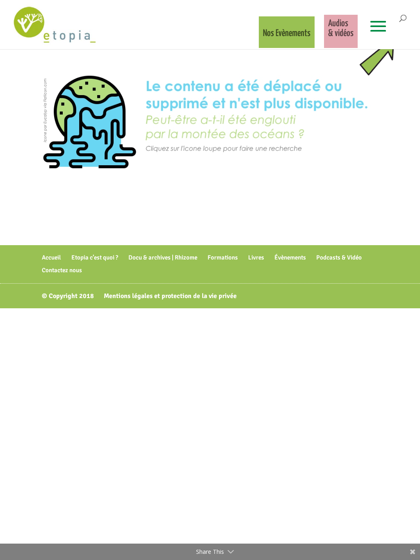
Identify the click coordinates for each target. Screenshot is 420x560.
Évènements (290, 257)
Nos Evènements (286, 33)
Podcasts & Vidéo (339, 257)
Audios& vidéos (341, 28)
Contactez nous (62, 270)
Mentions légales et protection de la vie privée (170, 296)
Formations (223, 257)
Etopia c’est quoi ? (94, 257)
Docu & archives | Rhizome (162, 257)
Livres (256, 257)
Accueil (51, 257)
